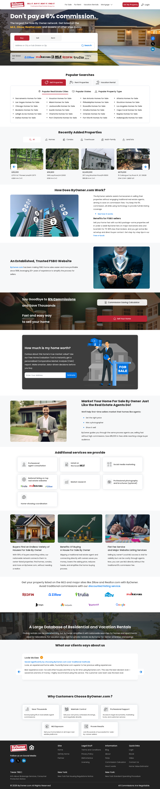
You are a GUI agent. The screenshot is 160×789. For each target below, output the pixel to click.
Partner (61, 758)
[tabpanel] (54, 45)
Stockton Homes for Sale (128, 102)
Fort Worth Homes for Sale (95, 118)
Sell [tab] (37, 38)
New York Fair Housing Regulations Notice (75, 776)
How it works (110, 766)
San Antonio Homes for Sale (95, 98)
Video (131, 758)
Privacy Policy (87, 754)
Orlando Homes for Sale (94, 114)
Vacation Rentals (91, 4)
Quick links (134, 745)
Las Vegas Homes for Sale (27, 102)
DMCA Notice (87, 758)
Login (147, 4)
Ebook (131, 754)
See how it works (105, 214)
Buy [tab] (22, 38)
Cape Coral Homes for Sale (129, 110)
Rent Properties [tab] (82, 82)
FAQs (107, 758)
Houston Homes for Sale (60, 98)
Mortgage (105, 4)
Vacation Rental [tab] (108, 82)
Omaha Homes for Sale (93, 110)
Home (60, 750)
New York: (63, 772)
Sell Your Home (124, 318)
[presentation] (14, 167)
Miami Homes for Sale (59, 102)
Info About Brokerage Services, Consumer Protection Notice (28, 777)
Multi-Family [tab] (110, 139)
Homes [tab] (52, 139)
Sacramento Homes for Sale (28, 98)
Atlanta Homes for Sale (127, 98)
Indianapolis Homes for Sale (129, 118)
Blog (107, 750)
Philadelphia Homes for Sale (95, 102)
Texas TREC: (16, 772)
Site (60, 745)
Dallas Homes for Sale (25, 118)
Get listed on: (16, 57)
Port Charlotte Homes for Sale (63, 118)
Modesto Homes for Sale (26, 110)
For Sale (68, 4)
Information (111, 745)
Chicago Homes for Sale (26, 106)
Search (88, 45)
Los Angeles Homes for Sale (129, 106)
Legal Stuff (87, 745)
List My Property (131, 4)
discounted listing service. (104, 586)
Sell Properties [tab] (56, 82)
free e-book (98, 235)
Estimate (71, 375)
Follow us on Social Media (23, 755)
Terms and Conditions (91, 750)
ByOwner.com (16, 267)
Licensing (86, 762)
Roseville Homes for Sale (94, 106)
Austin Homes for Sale (59, 110)
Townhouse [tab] (89, 139)
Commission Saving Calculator (124, 302)
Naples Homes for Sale (127, 114)
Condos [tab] (69, 139)
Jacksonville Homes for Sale (62, 106)
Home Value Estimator (138, 766)
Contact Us (134, 762)
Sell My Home (63, 754)
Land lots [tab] (130, 139)
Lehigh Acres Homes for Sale (28, 114)
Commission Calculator (115, 762)
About (107, 754)
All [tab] (34, 139)
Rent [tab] (53, 38)
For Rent (77, 4)
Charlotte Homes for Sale (60, 114)
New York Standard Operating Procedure (122, 776)
